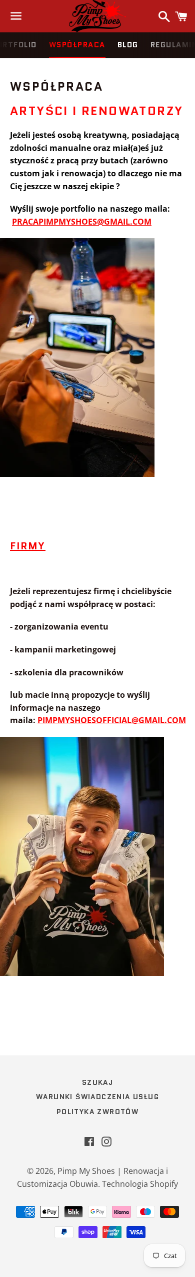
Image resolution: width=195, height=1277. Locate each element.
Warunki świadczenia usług (97, 1097)
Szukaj (97, 1082)
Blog (128, 44)
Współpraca (77, 44)
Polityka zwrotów (97, 1112)
